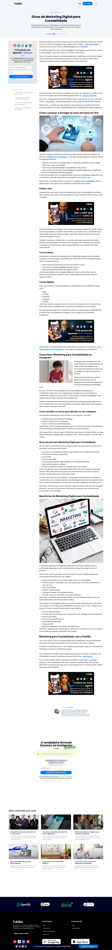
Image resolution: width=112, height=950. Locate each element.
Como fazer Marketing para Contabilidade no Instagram (22, 98)
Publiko (91, 643)
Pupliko (51, 9)
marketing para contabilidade (57, 157)
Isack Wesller (70, 707)
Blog (44, 925)
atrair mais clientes (91, 44)
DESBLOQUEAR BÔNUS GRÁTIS (57, 772)
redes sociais (87, 656)
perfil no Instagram (89, 95)
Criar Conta (87, 3)
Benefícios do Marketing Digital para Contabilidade (23, 103)
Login (79, 3)
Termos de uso (46, 928)
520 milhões (50, 101)
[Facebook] (23, 941)
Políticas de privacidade (49, 931)
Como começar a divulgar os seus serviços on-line (24, 93)
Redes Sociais (58, 9)
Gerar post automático (21, 76)
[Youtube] (28, 941)
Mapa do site (46, 934)
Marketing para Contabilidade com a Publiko (23, 108)
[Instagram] (15, 941)
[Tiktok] (19, 941)
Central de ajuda (76, 928)
